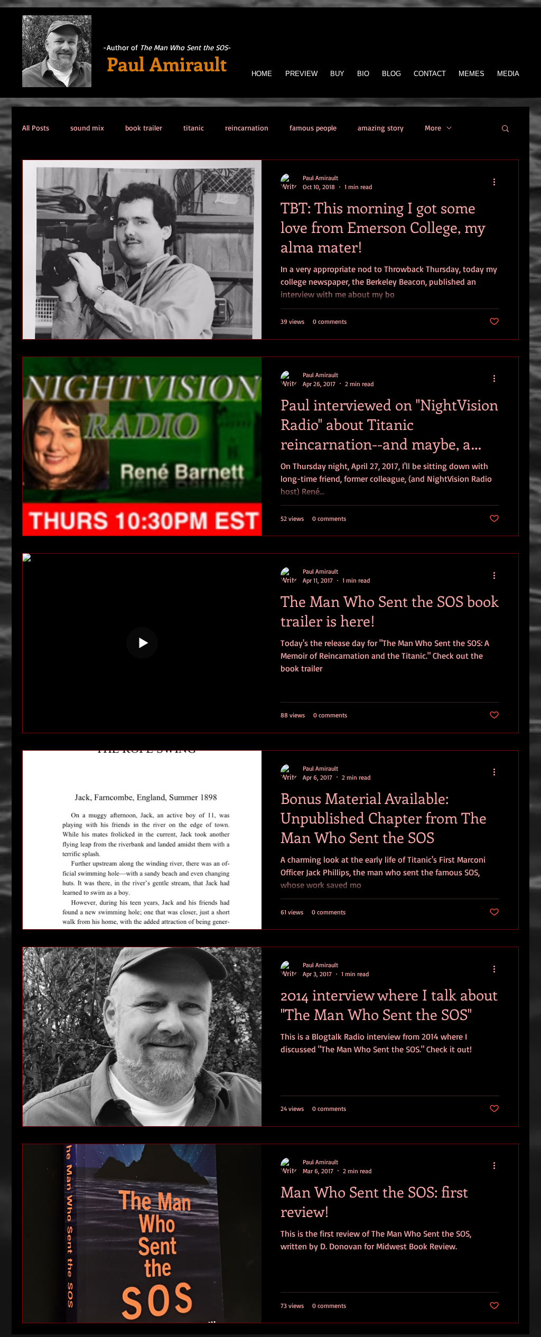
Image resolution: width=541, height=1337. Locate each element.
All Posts (35, 127)
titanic (193, 127)
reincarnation (246, 127)
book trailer (143, 127)
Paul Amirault (167, 63)
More (433, 127)
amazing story (381, 127)
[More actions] (497, 181)
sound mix (87, 127)
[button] (505, 129)
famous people (313, 127)
